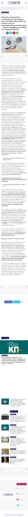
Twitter (21, 505)
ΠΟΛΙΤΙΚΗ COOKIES (19, 514)
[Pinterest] (14, 32)
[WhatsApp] (17, 32)
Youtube (21, 499)
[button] (26, 3)
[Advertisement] (14, 320)
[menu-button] (2, 3)
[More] (22, 301)
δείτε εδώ (11, 223)
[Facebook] (7, 32)
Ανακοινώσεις (7, 7)
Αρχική (2, 7)
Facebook (21, 488)
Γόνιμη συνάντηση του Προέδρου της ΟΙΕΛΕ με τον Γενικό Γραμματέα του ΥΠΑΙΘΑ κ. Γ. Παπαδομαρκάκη (18, 452)
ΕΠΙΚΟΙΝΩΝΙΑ (20, 515)
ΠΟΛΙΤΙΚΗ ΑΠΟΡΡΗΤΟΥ (9, 514)
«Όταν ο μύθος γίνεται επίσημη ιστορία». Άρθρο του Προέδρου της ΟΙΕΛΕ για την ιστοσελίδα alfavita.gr (17, 460)
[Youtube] (18, 500)
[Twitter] (10, 32)
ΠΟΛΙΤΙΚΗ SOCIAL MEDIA (10, 515)
